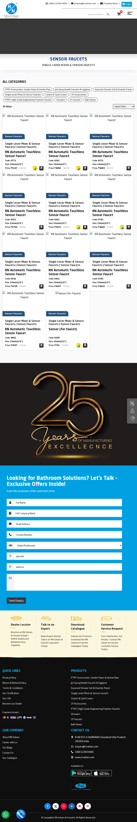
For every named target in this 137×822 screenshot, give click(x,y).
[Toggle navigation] (130, 14)
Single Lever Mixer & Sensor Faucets (68, 65)
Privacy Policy (9, 677)
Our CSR (7, 698)
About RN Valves (11, 737)
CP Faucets (75, 99)
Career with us (10, 742)
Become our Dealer (12, 703)
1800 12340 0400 (57, 3)
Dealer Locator (21, 625)
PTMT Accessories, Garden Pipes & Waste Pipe (27, 89)
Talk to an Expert (47, 627)
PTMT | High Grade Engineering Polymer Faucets (28, 99)
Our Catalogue (10, 757)
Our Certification (11, 693)
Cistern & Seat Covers (56, 94)
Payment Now (110, 3)
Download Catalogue (78, 627)
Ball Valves (90, 99)
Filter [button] (9, 107)
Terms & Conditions (13, 688)
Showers (60, 99)
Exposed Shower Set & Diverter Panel (113, 89)
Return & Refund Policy (14, 682)
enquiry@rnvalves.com (85, 3)
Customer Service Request (112, 627)
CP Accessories (79, 94)
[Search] (108, 14)
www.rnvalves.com (84, 757)
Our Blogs (8, 747)
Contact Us (8, 752)
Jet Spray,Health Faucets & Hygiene (72, 89)
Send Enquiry (16, 600)
